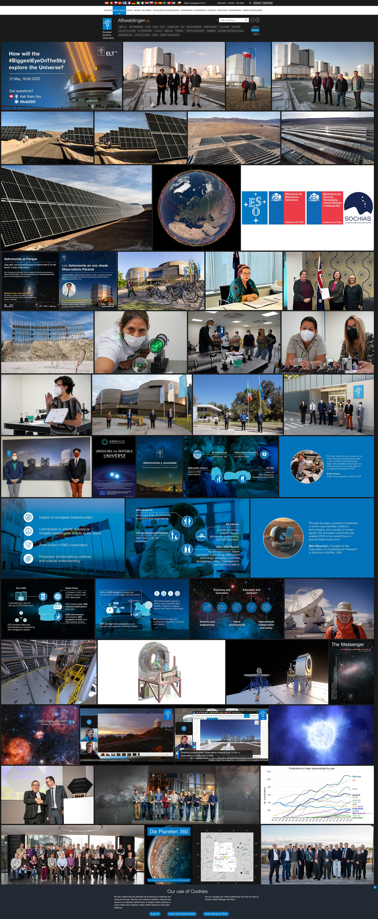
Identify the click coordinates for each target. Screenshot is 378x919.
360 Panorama (136, 27)
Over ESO (108, 10)
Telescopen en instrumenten (166, 10)
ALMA (147, 27)
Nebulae (169, 31)
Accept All (154, 914)
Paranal (179, 31)
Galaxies (236, 27)
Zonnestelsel (125, 35)
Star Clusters (142, 35)
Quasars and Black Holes (231, 31)
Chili (162, 27)
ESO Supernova (194, 27)
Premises (211, 31)
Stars (155, 35)
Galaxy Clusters (127, 31)
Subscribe (221, 3)
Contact (231, 3)
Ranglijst (255, 30)
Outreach (211, 10)
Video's (130, 10)
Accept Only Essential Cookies (182, 914)
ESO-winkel (147, 10)
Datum (256, 34)
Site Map (240, 3)
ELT (182, 27)
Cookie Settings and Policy (216, 914)
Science (257, 3)
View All (123, 27)
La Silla (158, 31)
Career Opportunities (252, 10)
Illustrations (145, 31)
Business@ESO (235, 10)
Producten (222, 10)
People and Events (195, 31)
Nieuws (137, 10)
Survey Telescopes (169, 35)
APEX (155, 27)
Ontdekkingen (186, 10)
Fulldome (224, 27)
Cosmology (173, 27)
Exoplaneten (210, 27)
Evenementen (200, 10)
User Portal (267, 3)
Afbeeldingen (119, 10)
